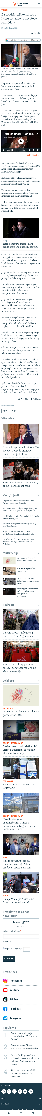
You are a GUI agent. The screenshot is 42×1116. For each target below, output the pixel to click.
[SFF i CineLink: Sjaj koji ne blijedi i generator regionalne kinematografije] (21, 651)
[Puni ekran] (38, 150)
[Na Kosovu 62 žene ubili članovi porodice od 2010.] (9, 560)
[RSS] (25, 1091)
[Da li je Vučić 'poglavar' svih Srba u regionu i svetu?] (21, 882)
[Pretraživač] (33, 1113)
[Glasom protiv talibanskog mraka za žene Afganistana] (21, 619)
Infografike (9, 708)
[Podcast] (21, 1113)
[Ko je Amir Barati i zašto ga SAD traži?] (21, 768)
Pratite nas (9, 959)
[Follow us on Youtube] (14, 1091)
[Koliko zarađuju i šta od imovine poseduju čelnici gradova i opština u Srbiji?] (21, 844)
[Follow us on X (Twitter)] (9, 1091)
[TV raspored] (30, 1091)
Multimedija (11, 553)
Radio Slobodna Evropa (17, 137)
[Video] (8, 1113)
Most (5, 896)
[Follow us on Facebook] (3, 1091)
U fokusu (8, 681)
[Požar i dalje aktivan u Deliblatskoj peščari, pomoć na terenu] (9, 581)
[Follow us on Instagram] (20, 1091)
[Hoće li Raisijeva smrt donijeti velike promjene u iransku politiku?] (21, 228)
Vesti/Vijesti (11, 495)
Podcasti (8, 605)
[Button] (36, 33)
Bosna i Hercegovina (13, 743)
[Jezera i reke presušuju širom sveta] (9, 571)
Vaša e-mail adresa (12, 931)
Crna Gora (8, 781)
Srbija (6, 858)
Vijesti (4, 10)
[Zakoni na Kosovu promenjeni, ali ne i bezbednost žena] (21, 469)
